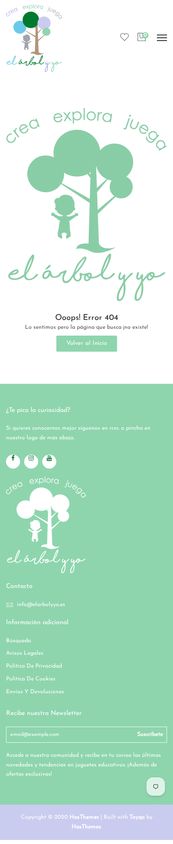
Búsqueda (18, 641)
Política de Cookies (31, 679)
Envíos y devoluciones (35, 692)
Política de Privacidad (34, 666)
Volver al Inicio (86, 343)
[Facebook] (13, 462)
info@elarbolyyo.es (41, 605)
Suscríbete (150, 734)
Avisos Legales (24, 653)
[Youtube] (49, 462)
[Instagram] (31, 462)
